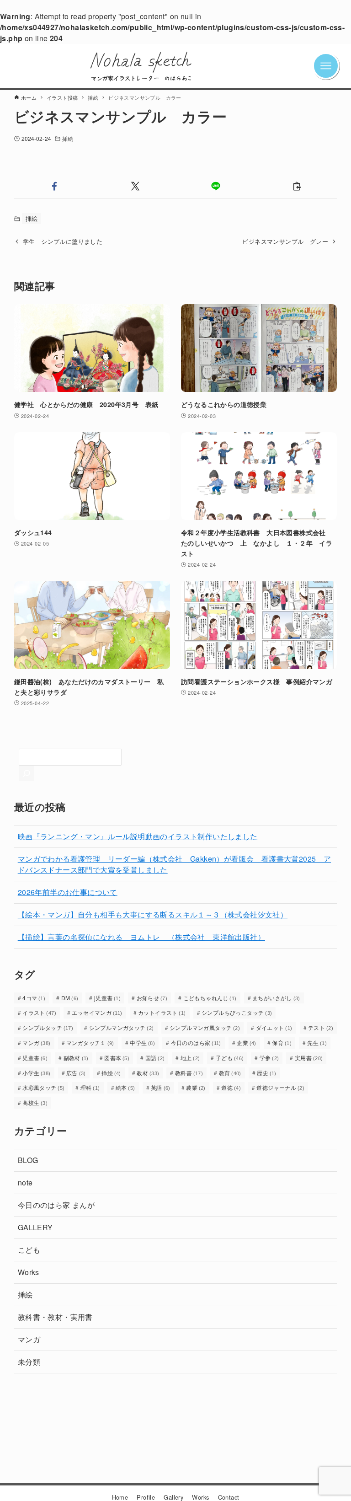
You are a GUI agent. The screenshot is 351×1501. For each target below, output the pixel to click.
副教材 (76, 1057)
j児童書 (107, 998)
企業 (246, 1042)
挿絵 (67, 138)
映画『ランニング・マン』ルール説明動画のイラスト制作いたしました (138, 836)
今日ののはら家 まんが (56, 1205)
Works (28, 1272)
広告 (76, 1073)
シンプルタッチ (47, 1027)
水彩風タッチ (43, 1087)
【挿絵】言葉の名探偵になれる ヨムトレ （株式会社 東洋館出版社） (141, 937)
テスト (320, 1027)
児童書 (35, 1057)
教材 (148, 1073)
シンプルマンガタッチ (121, 1027)
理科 (90, 1087)
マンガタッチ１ (90, 1042)
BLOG (28, 1160)
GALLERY (35, 1227)
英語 (160, 1087)
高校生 (35, 1102)
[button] (54, 186)
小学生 (36, 1073)
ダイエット (274, 1027)
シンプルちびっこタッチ (237, 1012)
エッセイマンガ (97, 1012)
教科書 (189, 1073)
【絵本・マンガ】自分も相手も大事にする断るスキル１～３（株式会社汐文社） (152, 914)
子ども (230, 1057)
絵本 (125, 1087)
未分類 (29, 1361)
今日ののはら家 (196, 1042)
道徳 (231, 1087)
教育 (230, 1073)
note (25, 1182)
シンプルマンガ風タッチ (205, 1027)
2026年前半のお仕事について (67, 892)
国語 (155, 1057)
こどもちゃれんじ (210, 998)
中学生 (142, 1042)
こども (29, 1249)
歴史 (267, 1073)
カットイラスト (162, 1012)
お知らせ (152, 998)
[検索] (26, 773)
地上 (190, 1057)
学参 (269, 1057)
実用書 (309, 1057)
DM (70, 998)
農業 (196, 1087)
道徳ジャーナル (280, 1087)
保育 (282, 1042)
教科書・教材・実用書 (55, 1317)
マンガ (36, 1042)
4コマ (33, 998)
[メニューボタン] (335, 66)
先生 (317, 1042)
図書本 (116, 1057)
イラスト (39, 1012)
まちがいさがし (276, 998)
